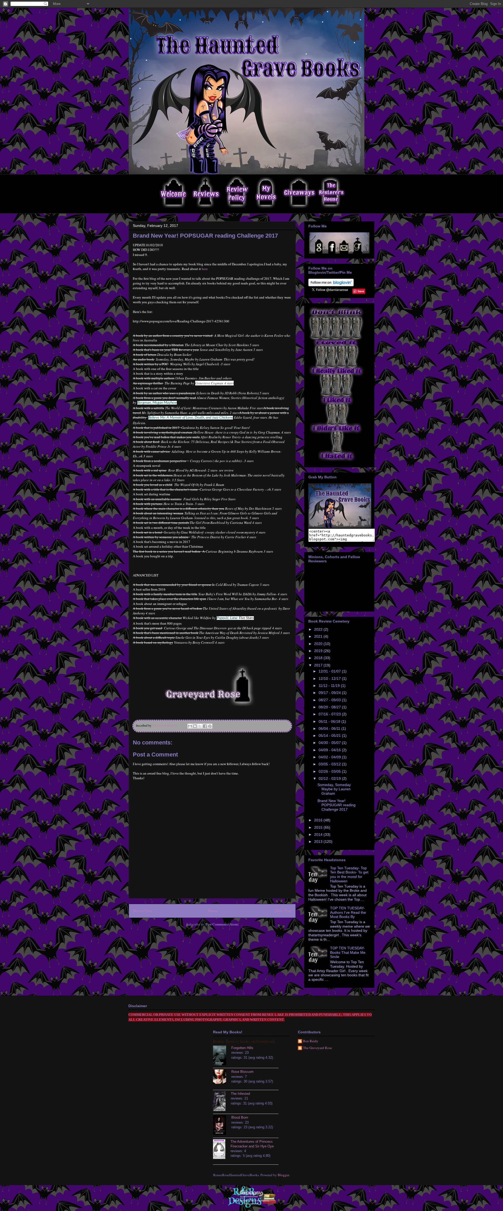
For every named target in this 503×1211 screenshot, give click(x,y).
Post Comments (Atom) (222, 924)
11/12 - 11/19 (330, 685)
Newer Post (142, 910)
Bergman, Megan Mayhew (157, 403)
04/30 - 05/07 (330, 743)
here (205, 268)
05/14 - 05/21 (330, 735)
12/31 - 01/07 (330, 671)
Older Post (283, 910)
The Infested (240, 1094)
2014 (319, 834)
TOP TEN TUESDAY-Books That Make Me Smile (347, 952)
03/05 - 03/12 (330, 764)
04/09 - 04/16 (330, 750)
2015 (319, 827)
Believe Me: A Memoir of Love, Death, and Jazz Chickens (190, 417)
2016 (319, 820)
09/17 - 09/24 (330, 693)
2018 (319, 658)
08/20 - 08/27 (330, 707)
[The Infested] (222, 1101)
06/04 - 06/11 (330, 728)
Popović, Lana (227, 618)
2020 (319, 644)
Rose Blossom (242, 1072)
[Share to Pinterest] (209, 726)
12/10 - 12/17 (330, 678)
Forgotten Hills (242, 1048)
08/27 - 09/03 (330, 700)
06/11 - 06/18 (330, 721)
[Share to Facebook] (204, 726)
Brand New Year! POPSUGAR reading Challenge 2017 (337, 805)
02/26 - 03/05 (330, 771)
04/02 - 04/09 (330, 757)
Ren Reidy (310, 1041)
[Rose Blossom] (222, 1077)
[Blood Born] (222, 1125)
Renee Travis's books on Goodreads (244, 1041)
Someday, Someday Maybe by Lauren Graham (334, 789)
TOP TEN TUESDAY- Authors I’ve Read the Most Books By (348, 912)
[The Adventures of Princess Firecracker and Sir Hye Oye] (222, 1149)
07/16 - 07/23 (330, 714)
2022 (319, 629)
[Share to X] (200, 726)
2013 (319, 841)
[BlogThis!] (195, 726)
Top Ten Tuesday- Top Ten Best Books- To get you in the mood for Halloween (349, 874)
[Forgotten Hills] (222, 1056)
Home (213, 910)
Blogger (283, 1175)
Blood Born (239, 1117)
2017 (319, 665)
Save (361, 291)
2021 (319, 636)
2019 (319, 651)
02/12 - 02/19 (330, 778)
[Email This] (190, 726)
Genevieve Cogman (209, 383)
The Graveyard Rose (317, 1048)
